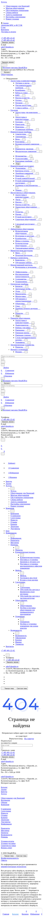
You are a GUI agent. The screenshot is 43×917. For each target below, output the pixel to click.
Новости (4, 813)
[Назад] (12, 488)
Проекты (4, 833)
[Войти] (2, 443)
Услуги (4, 794)
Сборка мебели (12, 13)
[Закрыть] (3, 453)
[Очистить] (2, 359)
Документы (5, 822)
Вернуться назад (16, 739)
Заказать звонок (8, 42)
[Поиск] (3, 439)
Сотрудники (6, 811)
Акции (4, 789)
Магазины (5, 830)
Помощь (4, 837)
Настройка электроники (15, 17)
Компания (5, 805)
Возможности (6, 835)
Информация (6, 824)
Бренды (4, 792)
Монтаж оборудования (15, 8)
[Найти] (3, 361)
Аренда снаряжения (14, 15)
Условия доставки (8, 843)
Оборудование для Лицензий (18, 6)
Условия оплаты (7, 841)
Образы (4, 802)
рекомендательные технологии (13, 867)
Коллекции (5, 800)
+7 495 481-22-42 (8, 38)
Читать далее (20, 890)
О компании (6, 809)
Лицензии (5, 820)
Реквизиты (5, 828)
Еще (17, 164)
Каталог (4, 787)
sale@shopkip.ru (7, 47)
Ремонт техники (12, 19)
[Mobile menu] (3, 408)
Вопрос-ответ (6, 848)
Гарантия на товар (8, 846)
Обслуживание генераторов (17, 10)
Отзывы (4, 815)
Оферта (4, 860)
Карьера (4, 818)
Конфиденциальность (10, 858)
